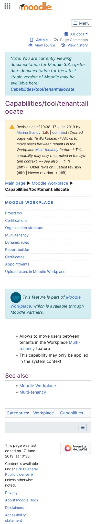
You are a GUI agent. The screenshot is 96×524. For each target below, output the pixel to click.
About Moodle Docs (21, 500)
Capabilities (71, 412)
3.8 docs (76, 34)
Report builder (17, 249)
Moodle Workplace (50, 183)
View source (45, 45)
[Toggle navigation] (6, 7)
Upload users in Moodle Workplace (35, 271)
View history (78, 45)
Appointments (17, 264)
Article (42, 39)
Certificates (15, 257)
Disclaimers (14, 507)
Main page (15, 183)
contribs (59, 132)
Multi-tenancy (46, 149)
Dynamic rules (17, 242)
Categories (17, 412)
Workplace (43, 412)
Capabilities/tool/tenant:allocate (42, 89)
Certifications (16, 220)
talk (46, 132)
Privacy (11, 492)
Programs (13, 213)
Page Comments (74, 39)
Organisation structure (24, 227)
